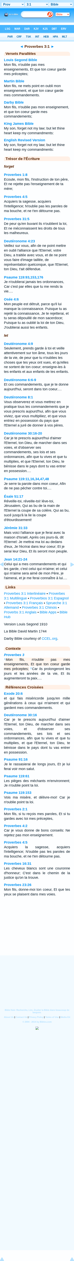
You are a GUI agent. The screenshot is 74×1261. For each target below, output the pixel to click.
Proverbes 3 (14, 655)
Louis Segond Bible (20, 60)
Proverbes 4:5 (15, 197)
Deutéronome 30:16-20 (23, 433)
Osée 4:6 (11, 299)
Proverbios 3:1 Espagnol (49, 598)
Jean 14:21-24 (15, 559)
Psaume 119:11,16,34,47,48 (26, 479)
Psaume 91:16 (16, 759)
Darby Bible (14, 102)
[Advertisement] (37, 931)
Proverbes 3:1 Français (24, 603)
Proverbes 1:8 (15, 175)
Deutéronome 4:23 (19, 241)
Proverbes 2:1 (15, 809)
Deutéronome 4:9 (18, 344)
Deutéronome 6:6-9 (20, 380)
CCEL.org (49, 639)
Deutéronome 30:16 (20, 715)
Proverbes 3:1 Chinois (39, 607)
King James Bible (19, 124)
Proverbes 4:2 (15, 826)
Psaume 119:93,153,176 (23, 277)
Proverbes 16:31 (17, 864)
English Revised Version (24, 140)
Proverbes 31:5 (16, 219)
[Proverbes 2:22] (5, 573)
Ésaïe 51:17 (13, 496)
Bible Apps (48, 612)
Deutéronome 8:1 (18, 397)
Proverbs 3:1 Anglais (20, 612)
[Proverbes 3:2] (69, 573)
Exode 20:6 (13, 694)
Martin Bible (14, 81)
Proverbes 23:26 (17, 885)
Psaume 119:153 (17, 793)
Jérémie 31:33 (15, 528)
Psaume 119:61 (16, 776)
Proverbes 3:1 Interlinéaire (25, 594)
